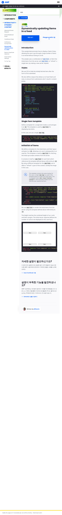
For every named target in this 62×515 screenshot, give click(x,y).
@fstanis (36, 309)
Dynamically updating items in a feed (8, 48)
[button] (58, 2)
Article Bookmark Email (9, 35)
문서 (23, 26)
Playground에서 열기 (49, 38)
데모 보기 (30, 37)
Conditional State (9, 39)
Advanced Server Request (9, 31)
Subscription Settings (7, 57)
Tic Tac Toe (7, 61)
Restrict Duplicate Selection (9, 53)
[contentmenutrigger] (39, 11)
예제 (26, 26)
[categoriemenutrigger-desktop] (23, 17)
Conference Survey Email (7, 42)
